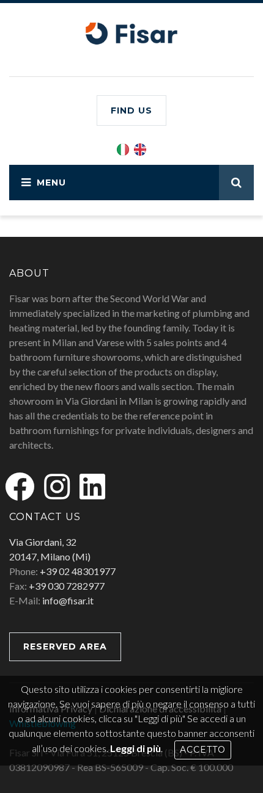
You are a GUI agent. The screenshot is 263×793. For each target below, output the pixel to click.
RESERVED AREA (65, 646)
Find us (131, 110)
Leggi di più (135, 748)
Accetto (203, 749)
